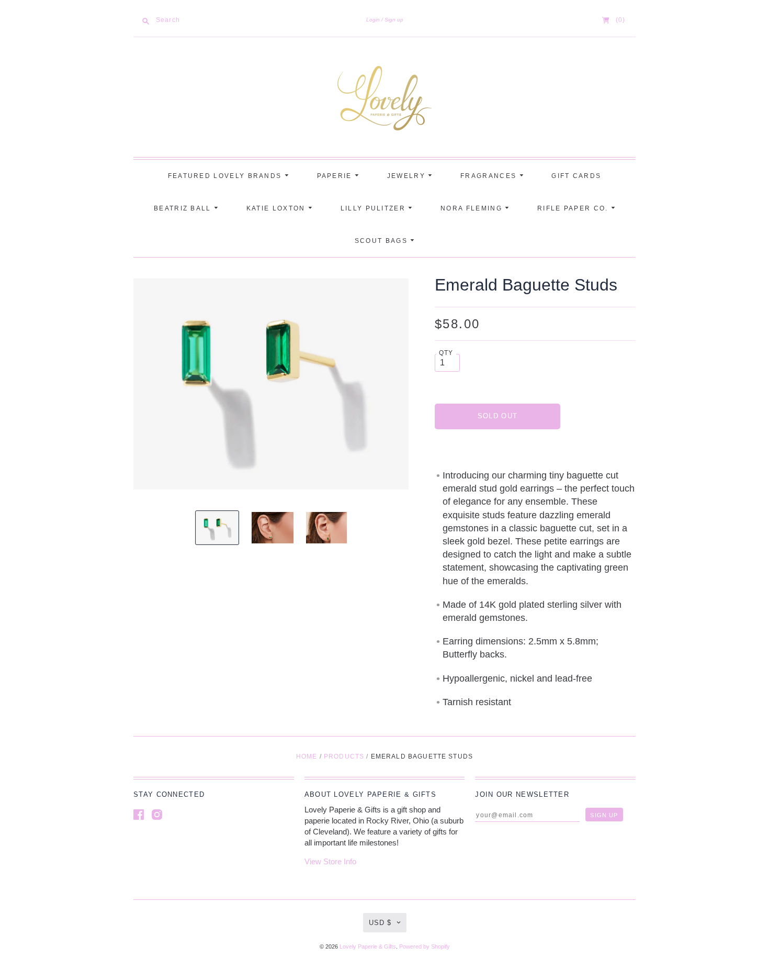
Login (373, 20)
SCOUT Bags (382, 241)
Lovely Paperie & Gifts (368, 946)
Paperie (336, 176)
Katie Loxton (277, 208)
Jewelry (407, 176)
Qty (446, 352)
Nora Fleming (472, 208)
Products (344, 756)
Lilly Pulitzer (375, 208)
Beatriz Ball (184, 208)
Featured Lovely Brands (226, 176)
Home (307, 756)
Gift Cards (576, 176)
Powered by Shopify (424, 946)
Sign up (393, 20)
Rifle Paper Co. (574, 208)
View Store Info (330, 861)
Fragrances (489, 176)
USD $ (380, 923)
